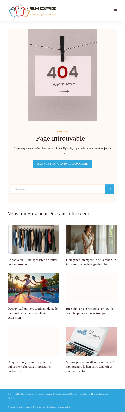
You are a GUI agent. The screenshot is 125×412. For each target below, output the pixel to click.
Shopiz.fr (29, 394)
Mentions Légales (24, 407)
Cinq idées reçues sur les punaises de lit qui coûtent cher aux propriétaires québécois (33, 366)
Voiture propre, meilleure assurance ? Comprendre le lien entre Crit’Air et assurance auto (90, 366)
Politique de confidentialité (58, 407)
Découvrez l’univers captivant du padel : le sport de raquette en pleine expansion (33, 313)
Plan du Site (40, 407)
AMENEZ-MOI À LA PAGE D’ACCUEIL (62, 163)
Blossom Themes (90, 394)
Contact (11, 407)
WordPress (12, 398)
